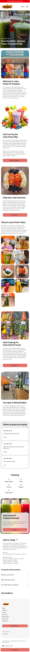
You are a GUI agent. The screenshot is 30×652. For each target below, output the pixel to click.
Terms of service (6, 629)
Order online (14, 649)
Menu (22, 6)
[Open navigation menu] (27, 6)
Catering (4, 608)
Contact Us (5, 618)
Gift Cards (5, 616)
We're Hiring (5, 614)
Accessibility (5, 631)
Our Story (4, 612)
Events (4, 610)
